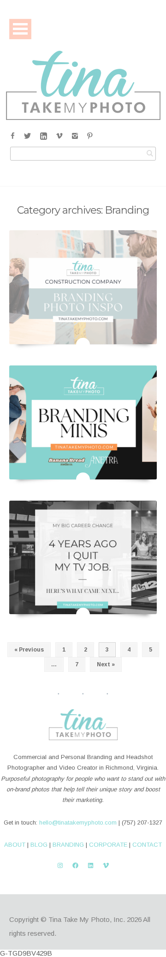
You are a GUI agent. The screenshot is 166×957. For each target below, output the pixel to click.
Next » (106, 664)
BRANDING (68, 844)
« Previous (29, 649)
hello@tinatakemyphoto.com (78, 822)
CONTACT (147, 844)
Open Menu (20, 28)
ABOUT (14, 844)
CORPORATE (108, 844)
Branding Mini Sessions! (83, 468)
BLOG (38, 844)
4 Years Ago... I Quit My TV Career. (83, 603)
